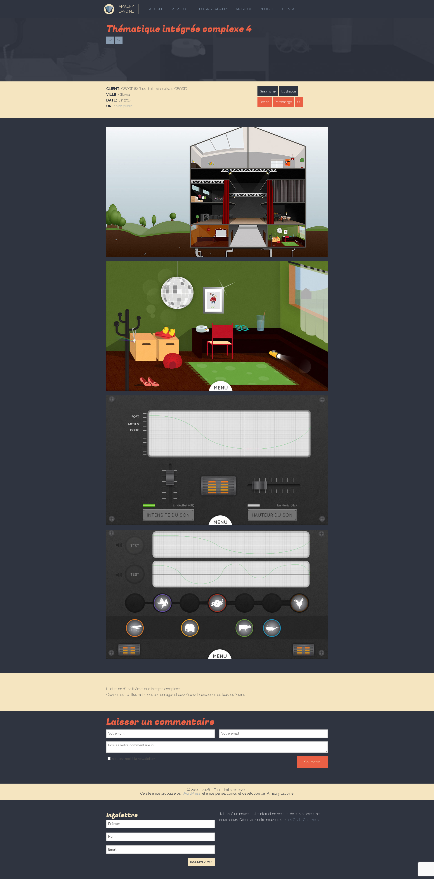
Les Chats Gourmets (302, 820)
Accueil (156, 9)
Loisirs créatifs (213, 9)
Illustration (288, 91)
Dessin (264, 102)
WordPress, (192, 793)
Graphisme (268, 91)
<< (110, 40)
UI (298, 102)
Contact (290, 9)
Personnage (283, 102)
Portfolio (181, 9)
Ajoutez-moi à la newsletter (133, 759)
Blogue (267, 9)
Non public (124, 106)
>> (118, 40)
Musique (244, 9)
